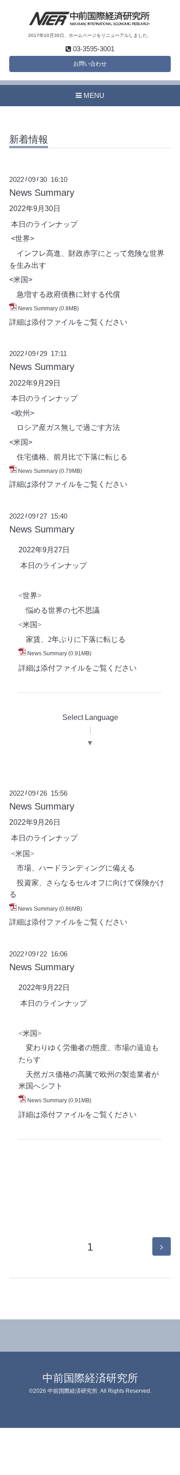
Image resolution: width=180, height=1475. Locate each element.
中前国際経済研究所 (90, 1378)
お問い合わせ (90, 63)
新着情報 (28, 139)
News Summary (41, 192)
